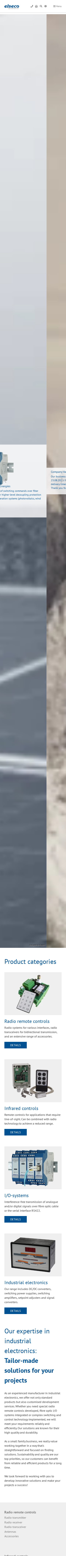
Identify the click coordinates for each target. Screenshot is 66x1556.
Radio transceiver (15, 1527)
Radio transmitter (15, 1517)
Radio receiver (13, 1522)
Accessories (11, 1536)
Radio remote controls (20, 1512)
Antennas (10, 1531)
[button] (7, 482)
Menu (58, 6)
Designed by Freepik (57, 945)
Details (15, 1045)
